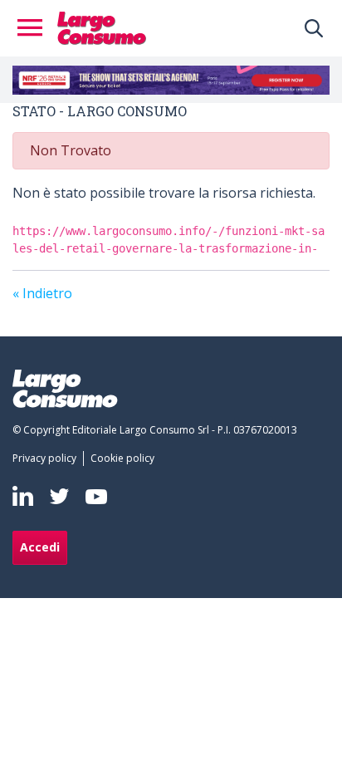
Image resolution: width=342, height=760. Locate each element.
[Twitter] (59, 496)
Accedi (40, 547)
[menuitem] (47, 458)
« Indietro (42, 293)
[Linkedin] (22, 496)
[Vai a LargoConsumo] (101, 26)
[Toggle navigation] (34, 28)
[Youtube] (96, 496)
